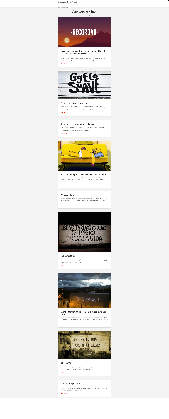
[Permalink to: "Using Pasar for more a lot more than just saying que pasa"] (84, 290)
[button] (168, 1)
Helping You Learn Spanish (67, 2)
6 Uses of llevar (68, 195)
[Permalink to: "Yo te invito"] (84, 345)
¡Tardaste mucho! (68, 255)
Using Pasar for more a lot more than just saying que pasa (84, 313)
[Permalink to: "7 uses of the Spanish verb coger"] (84, 85)
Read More (64, 63)
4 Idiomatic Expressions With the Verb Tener (81, 124)
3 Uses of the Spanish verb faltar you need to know (83, 174)
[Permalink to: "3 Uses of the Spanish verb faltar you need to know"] (84, 156)
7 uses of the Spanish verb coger (75, 103)
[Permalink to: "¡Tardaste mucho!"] (84, 232)
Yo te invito (66, 362)
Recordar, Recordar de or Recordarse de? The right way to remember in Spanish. (83, 52)
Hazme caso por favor (70, 383)
